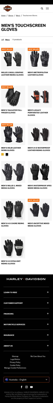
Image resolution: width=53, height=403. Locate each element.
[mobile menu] (46, 8)
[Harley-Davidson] (26, 279)
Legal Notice (15, 359)
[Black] (7, 154)
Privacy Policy (15, 362)
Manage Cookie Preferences (15, 368)
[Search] (42, 8)
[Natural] (2, 154)
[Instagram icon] (26, 386)
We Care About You (37, 356)
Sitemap (15, 356)
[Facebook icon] (21, 386)
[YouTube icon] (31, 386)
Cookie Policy (15, 365)
